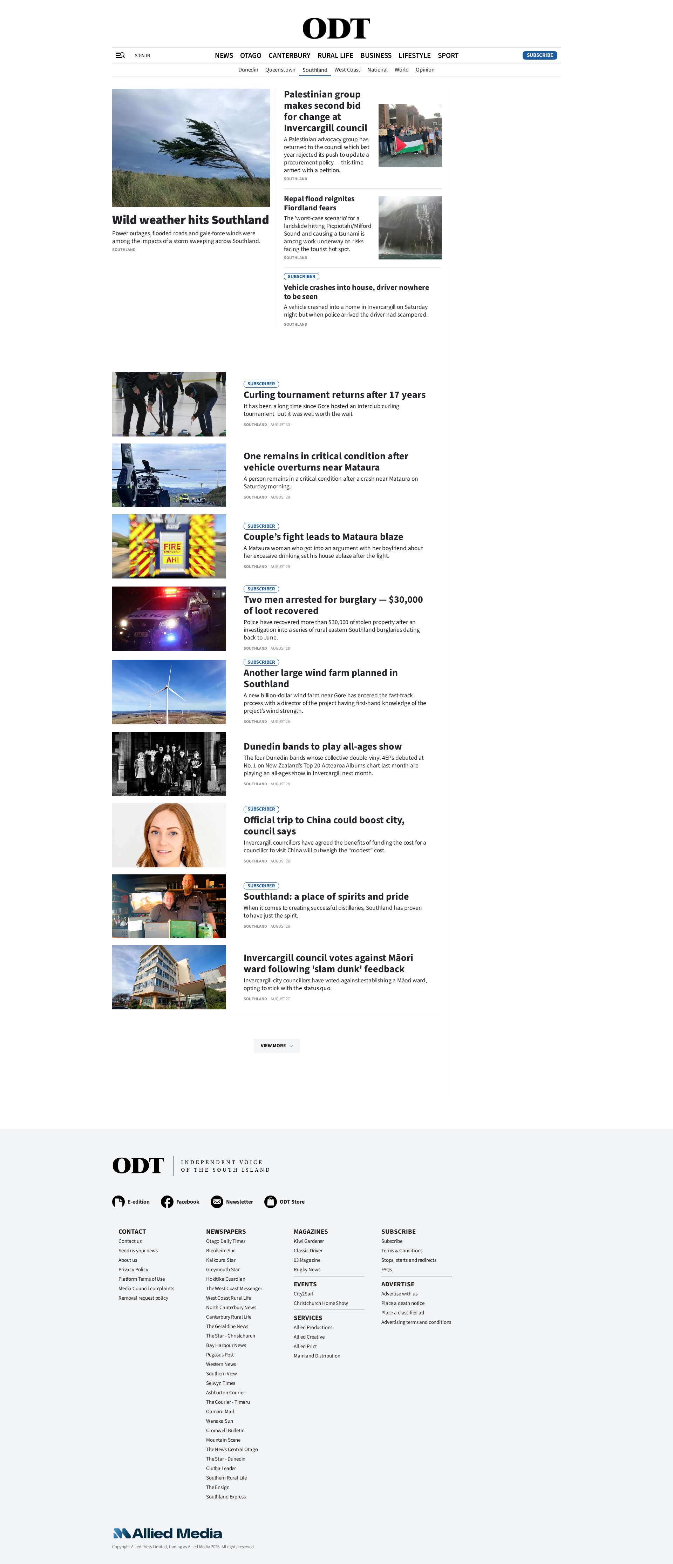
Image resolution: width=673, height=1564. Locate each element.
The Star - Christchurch (230, 1336)
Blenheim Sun (221, 1250)
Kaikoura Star (221, 1260)
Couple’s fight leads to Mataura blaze (323, 537)
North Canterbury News (231, 1307)
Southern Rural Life (226, 1478)
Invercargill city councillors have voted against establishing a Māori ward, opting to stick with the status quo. (335, 984)
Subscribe (540, 55)
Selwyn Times (220, 1383)
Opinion (425, 70)
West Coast (347, 70)
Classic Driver (308, 1250)
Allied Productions (313, 1327)
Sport (448, 55)
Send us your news (137, 1250)
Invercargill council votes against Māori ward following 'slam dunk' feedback (328, 963)
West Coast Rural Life (228, 1298)
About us (127, 1260)
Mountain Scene (223, 1440)
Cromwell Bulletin (225, 1430)
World (402, 70)
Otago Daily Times (225, 1241)
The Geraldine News (227, 1326)
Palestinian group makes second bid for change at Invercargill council (325, 111)
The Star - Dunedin (225, 1459)
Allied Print (305, 1346)
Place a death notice (402, 1303)
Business (376, 55)
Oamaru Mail (220, 1411)
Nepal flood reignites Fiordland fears (319, 203)
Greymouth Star (223, 1269)
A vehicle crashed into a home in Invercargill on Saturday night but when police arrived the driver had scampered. (356, 311)
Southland (314, 70)
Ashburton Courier (225, 1392)
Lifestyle (415, 55)
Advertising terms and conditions (416, 1322)
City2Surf (303, 1294)
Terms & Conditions (401, 1250)
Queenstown (280, 70)
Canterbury (289, 55)
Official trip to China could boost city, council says (324, 825)
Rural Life (335, 55)
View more (273, 1045)
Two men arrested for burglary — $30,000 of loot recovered (333, 605)
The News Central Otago (232, 1449)
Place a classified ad (402, 1312)
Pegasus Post (220, 1355)
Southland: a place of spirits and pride (326, 896)
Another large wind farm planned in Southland (321, 678)
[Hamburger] (120, 55)
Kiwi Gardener (309, 1241)
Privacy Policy (133, 1269)
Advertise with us (399, 1294)
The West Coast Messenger (234, 1288)
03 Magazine (307, 1260)
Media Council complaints (146, 1288)
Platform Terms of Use (141, 1279)
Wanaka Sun (219, 1421)
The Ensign (218, 1487)
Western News (221, 1364)
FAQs (386, 1269)
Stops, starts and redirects (408, 1260)
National (377, 70)
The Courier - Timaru (228, 1402)
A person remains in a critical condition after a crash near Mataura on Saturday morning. (331, 482)
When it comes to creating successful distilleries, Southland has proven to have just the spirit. (333, 911)
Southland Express (225, 1497)
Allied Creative (309, 1337)
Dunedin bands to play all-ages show (323, 746)
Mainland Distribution (317, 1356)
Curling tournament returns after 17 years (335, 395)
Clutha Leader (221, 1468)
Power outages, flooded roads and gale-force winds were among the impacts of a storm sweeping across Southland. (186, 237)
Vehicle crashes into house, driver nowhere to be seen (356, 292)
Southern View (221, 1373)
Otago (250, 55)
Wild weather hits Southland (190, 220)
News (224, 55)
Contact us (130, 1241)
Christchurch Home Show (321, 1303)
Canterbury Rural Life (228, 1317)
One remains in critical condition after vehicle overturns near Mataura (326, 461)
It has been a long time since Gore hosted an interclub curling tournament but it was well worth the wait (321, 410)
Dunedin (248, 70)
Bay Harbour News (226, 1345)
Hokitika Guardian (225, 1279)
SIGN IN (142, 55)
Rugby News (307, 1269)
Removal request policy (143, 1298)
